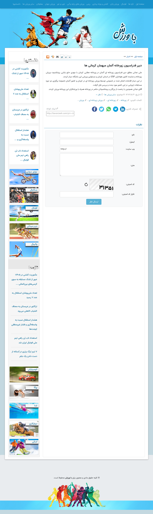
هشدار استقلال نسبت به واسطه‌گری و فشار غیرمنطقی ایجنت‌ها (24, 324)
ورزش (81, 100)
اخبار (128, 56)
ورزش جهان (50, 4)
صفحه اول (140, 4)
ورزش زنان (114, 4)
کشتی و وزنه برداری (100, 4)
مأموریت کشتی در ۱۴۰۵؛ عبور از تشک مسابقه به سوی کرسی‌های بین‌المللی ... (24, 279)
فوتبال (123, 4)
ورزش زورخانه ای (95, 100)
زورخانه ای (111, 100)
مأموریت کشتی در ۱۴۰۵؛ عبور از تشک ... (20, 73)
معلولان (39, 4)
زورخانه (124, 100)
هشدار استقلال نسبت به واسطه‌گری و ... (21, 134)
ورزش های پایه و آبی (75, 4)
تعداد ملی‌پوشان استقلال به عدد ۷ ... (21, 93)
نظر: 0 (98, 94)
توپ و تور (61, 4)
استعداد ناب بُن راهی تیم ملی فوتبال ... (22, 155)
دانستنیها (16, 4)
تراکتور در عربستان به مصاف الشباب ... (20, 114)
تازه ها (131, 4)
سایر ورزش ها (28, 4)
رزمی (88, 4)
